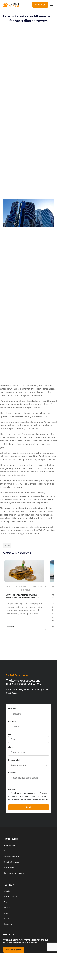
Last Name (12, 722)
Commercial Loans (11, 856)
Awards (7, 908)
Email (10, 734)
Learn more (10, 626)
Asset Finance (26, 588)
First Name (12, 709)
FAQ (6, 913)
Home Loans (9, 867)
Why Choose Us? (10, 897)
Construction (40, 586)
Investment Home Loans (14, 873)
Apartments (13, 586)
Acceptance (12, 789)
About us (7, 891)
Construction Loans (12, 862)
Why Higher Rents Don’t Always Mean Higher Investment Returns (22, 596)
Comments (12, 773)
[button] (51, 4)
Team (6, 902)
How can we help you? (16, 760)
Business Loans (10, 851)
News (6, 919)
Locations (8, 924)
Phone (10, 747)
